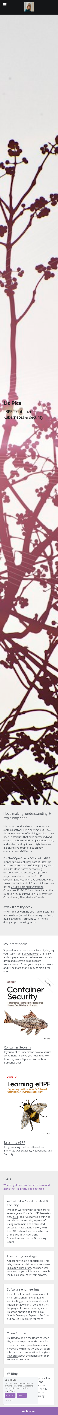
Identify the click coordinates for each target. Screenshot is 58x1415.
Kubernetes (44, 1213)
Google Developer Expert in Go (25, 1315)
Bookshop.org (30, 953)
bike (15, 915)
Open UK (36, 883)
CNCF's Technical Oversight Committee (23, 888)
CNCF (14, 1231)
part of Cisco (39, 862)
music (33, 922)
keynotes (12, 1355)
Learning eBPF (14, 1142)
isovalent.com (11, 964)
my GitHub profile (22, 1319)
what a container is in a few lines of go (29, 1266)
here (35, 957)
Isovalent (19, 862)
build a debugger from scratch (28, 1275)
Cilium (33, 865)
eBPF (15, 1216)
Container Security (17, 1047)
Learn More (10, 1391)
